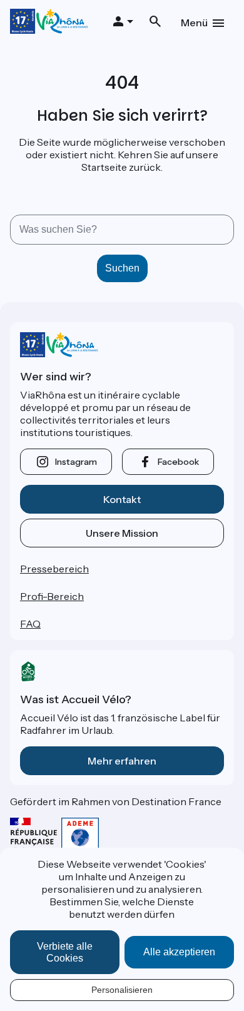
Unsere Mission (122, 533)
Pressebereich (54, 568)
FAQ (30, 623)
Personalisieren (122, 990)
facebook (178, 461)
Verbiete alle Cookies (65, 952)
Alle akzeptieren (179, 952)
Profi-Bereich (52, 596)
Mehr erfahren (122, 760)
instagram (76, 461)
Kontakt (122, 499)
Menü (194, 22)
